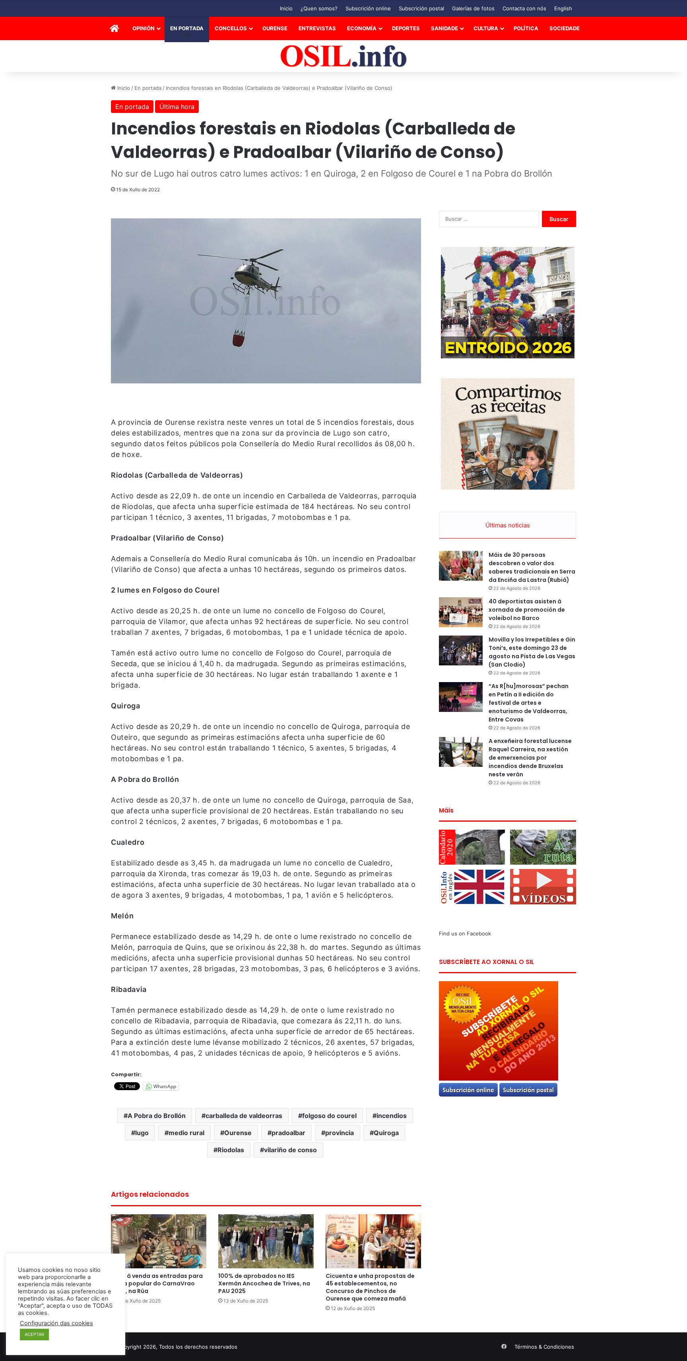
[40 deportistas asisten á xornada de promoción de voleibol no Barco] (461, 612)
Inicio (286, 8)
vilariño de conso (290, 1150)
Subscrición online (368, 8)
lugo (142, 1133)
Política (526, 28)
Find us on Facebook (465, 933)
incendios (391, 1116)
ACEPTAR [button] (34, 1334)
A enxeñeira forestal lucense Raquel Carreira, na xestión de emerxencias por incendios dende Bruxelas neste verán (530, 757)
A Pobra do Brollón (157, 1116)
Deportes (406, 28)
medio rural (186, 1133)
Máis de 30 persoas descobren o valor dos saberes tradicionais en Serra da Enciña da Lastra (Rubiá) (532, 567)
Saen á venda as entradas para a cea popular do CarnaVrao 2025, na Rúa (157, 1283)
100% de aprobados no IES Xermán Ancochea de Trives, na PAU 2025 (264, 1283)
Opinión (143, 28)
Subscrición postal (421, 8)
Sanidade (444, 28)
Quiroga (386, 1133)
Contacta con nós (524, 8)
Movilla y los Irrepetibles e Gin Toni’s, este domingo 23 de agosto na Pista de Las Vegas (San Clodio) (532, 652)
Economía (361, 28)
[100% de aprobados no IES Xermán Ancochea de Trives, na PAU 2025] (266, 1241)
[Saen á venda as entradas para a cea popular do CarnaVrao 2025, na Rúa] (158, 1241)
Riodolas (230, 1150)
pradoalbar (288, 1133)
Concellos (231, 28)
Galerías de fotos (473, 8)
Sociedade (564, 28)
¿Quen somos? (319, 8)
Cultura (486, 28)
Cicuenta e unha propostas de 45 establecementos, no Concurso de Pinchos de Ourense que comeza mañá (370, 1287)
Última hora (176, 107)
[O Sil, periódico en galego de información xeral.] (344, 56)
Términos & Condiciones (544, 1347)
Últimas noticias (507, 525)
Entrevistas (317, 28)
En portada (187, 28)
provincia (339, 1133)
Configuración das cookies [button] (56, 1323)
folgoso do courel (329, 1116)
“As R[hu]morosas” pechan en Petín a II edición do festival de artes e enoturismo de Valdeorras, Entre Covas (529, 702)
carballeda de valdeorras (244, 1116)
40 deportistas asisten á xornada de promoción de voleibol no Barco (527, 609)
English (563, 8)
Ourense (274, 28)
